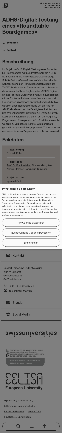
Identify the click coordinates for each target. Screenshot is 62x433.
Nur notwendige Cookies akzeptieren (31, 232)
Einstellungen (31, 242)
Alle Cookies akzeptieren (31, 222)
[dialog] (31, 216)
